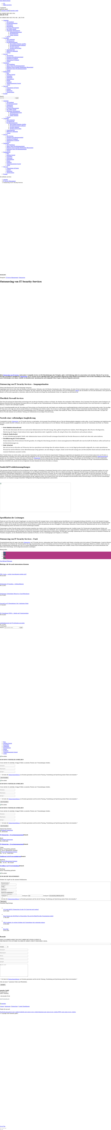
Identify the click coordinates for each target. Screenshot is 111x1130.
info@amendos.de (4, 999)
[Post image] (4, 572)
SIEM (77, 390)
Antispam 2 (25, 895)
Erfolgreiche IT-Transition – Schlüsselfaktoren (12, 584)
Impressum (7, 1006)
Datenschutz (14, 1006)
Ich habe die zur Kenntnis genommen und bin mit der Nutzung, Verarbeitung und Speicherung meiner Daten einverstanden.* (39, 774)
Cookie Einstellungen (24, 1006)
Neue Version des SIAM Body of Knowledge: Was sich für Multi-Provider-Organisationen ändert (28, 916)
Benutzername (5, 883)
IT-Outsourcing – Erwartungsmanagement (12, 835)
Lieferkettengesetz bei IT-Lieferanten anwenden (12, 623)
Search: (2, 627)
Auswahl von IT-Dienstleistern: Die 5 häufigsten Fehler (14, 603)
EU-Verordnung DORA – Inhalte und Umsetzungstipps (14, 613)
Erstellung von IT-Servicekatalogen (9, 865)
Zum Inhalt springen (5, 0)
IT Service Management (12, 277)
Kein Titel (5, 929)
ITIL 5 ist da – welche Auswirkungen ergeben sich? (13, 574)
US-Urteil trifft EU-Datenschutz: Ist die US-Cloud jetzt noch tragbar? (21, 909)
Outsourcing (22, 277)
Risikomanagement (102, 456)
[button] (4, 552)
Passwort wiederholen (7, 892)
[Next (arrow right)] (2, 1129)
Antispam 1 (4, 895)
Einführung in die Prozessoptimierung (10, 856)
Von (6, 561)
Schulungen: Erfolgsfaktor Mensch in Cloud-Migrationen (14, 593)
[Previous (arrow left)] (0, 1129)
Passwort (4, 889)
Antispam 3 (46, 895)
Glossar (2, 1006)
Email (3, 886)
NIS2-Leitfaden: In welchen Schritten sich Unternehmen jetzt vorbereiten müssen (24, 922)
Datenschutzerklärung (14, 774)
